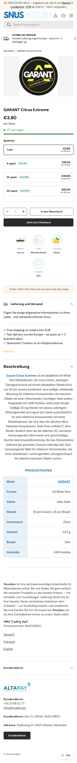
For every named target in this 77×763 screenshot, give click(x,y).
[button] (63, 15)
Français (9, 642)
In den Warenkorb (51, 211)
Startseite (9, 51)
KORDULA (9, 351)
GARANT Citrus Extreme (29, 51)
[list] (38, 76)
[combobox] (38, 24)
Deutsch (9, 634)
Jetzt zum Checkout (38, 222)
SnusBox (16, 754)
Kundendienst (17, 735)
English (8, 649)
